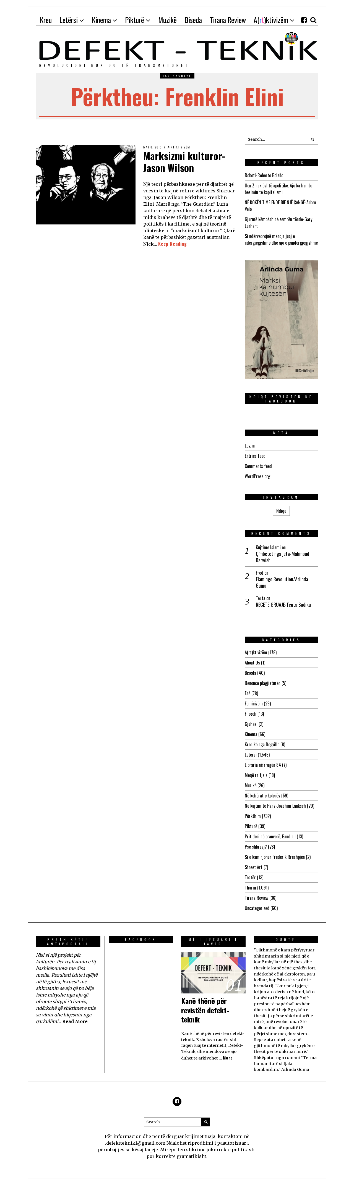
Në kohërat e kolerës (262, 795)
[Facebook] (304, 19)
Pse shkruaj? (256, 846)
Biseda (250, 672)
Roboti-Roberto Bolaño (264, 175)
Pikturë (251, 826)
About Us (252, 662)
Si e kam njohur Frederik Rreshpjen (275, 857)
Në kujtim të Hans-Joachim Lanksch (275, 805)
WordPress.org (257, 476)
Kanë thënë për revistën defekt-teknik (205, 1010)
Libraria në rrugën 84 (263, 765)
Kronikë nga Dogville (262, 744)
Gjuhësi (251, 724)
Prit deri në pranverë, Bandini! (270, 836)
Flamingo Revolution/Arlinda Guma (282, 582)
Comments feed (258, 466)
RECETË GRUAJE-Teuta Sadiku (283, 604)
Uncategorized (257, 908)
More (228, 1058)
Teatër (250, 877)
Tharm (250, 887)
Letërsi (251, 754)
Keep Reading (172, 243)
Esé (247, 693)
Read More (75, 1021)
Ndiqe (281, 511)
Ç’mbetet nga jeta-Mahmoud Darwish (282, 557)
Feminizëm (254, 703)
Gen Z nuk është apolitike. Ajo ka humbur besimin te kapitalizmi (279, 188)
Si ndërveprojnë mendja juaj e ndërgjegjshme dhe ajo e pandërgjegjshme (281, 239)
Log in (250, 445)
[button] (312, 139)
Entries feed (255, 455)
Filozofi (250, 713)
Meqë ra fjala (256, 775)
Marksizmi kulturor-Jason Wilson (184, 161)
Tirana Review (256, 897)
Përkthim (253, 816)
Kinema (251, 734)
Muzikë (250, 785)
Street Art (253, 867)
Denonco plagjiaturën (262, 683)
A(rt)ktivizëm (179, 147)
